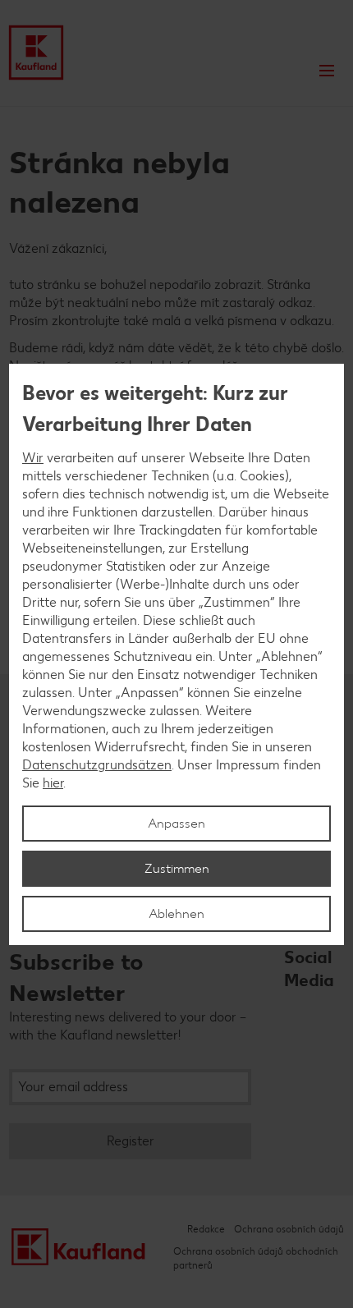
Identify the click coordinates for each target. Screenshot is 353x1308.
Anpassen (176, 823)
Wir (33, 458)
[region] (176, 654)
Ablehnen (176, 913)
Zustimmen (176, 868)
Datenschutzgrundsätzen (97, 765)
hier (53, 783)
